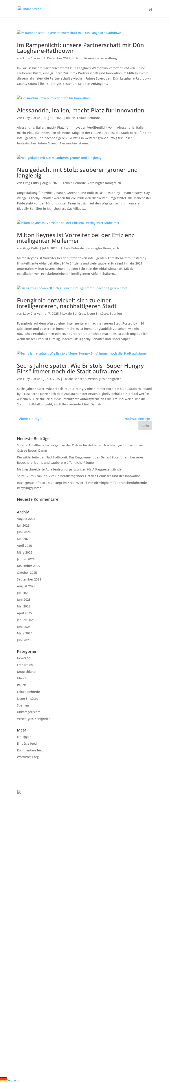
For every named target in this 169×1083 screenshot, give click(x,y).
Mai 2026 (23, 539)
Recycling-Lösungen (31, 931)
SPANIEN (31, 853)
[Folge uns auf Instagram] (29, 1036)
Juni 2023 (24, 640)
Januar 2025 (26, 620)
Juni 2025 (24, 599)
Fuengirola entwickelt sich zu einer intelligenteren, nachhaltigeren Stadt (67, 303)
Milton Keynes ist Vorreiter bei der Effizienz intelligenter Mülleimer (75, 238)
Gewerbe (23, 658)
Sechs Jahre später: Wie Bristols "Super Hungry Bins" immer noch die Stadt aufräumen (80, 368)
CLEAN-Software (29, 942)
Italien (70, 118)
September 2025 (29, 579)
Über (20, 1013)
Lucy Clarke (31, 58)
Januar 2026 (26, 559)
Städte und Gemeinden (34, 985)
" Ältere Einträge (29, 419)
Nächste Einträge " (138, 419)
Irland (78, 58)
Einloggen (24, 737)
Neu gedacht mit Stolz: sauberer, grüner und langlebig (77, 172)
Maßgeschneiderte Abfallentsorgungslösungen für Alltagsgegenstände (69, 469)
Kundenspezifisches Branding (39, 937)
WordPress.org (28, 757)
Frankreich (25, 665)
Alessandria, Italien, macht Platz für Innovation (80, 110)
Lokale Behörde (88, 118)
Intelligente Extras (30, 947)
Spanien (116, 313)
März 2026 (24, 552)
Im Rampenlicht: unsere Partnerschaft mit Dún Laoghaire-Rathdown (80, 48)
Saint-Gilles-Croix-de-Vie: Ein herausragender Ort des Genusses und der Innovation (79, 476)
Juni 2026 (24, 532)
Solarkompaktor (28, 926)
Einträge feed (27, 743)
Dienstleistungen (29, 1018)
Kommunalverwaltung (100, 58)
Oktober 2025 (27, 572)
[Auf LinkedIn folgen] (20, 1036)
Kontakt (22, 1023)
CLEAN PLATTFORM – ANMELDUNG (58, 1053)
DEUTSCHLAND (38, 870)
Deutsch (13, 1080)
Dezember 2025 (28, 566)
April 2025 (24, 613)
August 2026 (26, 519)
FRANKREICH (35, 835)
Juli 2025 (23, 593)
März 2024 (24, 633)
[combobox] (84, 1080)
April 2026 (24, 545)
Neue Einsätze (97, 313)
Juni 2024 (24, 627)
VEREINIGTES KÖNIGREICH (49, 905)
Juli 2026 (23, 525)
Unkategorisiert (28, 712)
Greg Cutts (31, 183)
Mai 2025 (23, 606)
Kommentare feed (30, 750)
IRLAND (30, 818)
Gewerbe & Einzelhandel (35, 990)
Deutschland (26, 671)
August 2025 (26, 586)
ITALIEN (30, 888)
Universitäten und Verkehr (36, 995)
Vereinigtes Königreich (104, 183)
